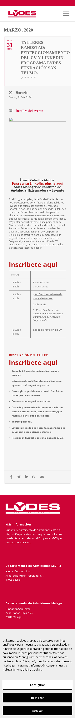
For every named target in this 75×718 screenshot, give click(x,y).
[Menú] (64, 13)
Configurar (37, 685)
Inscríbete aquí (33, 362)
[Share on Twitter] (19, 477)
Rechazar (37, 698)
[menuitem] (64, 13)
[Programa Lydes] (31, 13)
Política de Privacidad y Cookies (22, 669)
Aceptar (37, 710)
